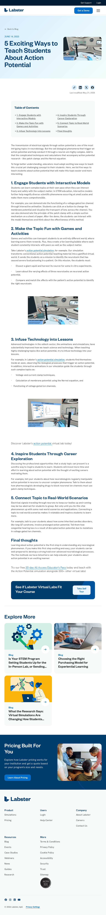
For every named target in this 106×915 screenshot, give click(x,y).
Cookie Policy (47, 852)
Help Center (46, 820)
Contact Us (82, 825)
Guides (8, 869)
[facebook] (5, 899)
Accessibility (46, 858)
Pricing (7, 820)
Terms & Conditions (50, 841)
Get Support (86, 3)
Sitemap (44, 874)
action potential (42, 443)
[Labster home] (14, 10)
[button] (98, 10)
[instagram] (10, 899)
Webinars (9, 858)
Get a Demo (83, 10)
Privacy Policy (47, 847)
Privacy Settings (33, 907)
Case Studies (11, 852)
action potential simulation (40, 250)
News (7, 863)
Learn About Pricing (17, 777)
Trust (43, 869)
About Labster (83, 814)
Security (44, 863)
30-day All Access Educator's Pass (46, 567)
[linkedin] (14, 899)
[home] (53, 799)
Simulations (10, 814)
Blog (6, 841)
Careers (80, 820)
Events (7, 847)
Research (9, 874)
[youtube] (19, 899)
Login (98, 3)
